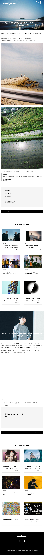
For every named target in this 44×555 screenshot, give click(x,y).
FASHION (5, 296)
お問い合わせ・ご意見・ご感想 (21, 550)
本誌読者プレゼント (28, 550)
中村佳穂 (7, 347)
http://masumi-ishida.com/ (7, 179)
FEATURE (17, 545)
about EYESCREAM (9, 550)
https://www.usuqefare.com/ (9, 202)
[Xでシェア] (8, 211)
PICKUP (23, 545)
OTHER (32, 547)
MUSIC (4, 243)
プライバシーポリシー (35, 550)
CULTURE (27, 517)
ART (26, 243)
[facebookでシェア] (22, 211)
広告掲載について (14, 550)
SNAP (27, 545)
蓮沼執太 (38, 345)
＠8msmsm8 (5, 180)
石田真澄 (11, 33)
